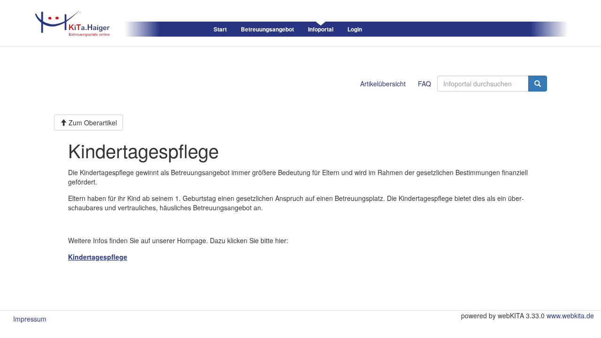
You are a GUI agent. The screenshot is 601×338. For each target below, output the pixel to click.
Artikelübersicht (383, 83)
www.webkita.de (570, 315)
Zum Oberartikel (92, 122)
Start (220, 29)
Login (354, 29)
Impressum (29, 318)
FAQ (424, 83)
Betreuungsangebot (267, 29)
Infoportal (320, 29)
